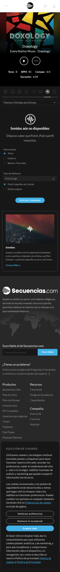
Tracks (6, 421)
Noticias (35, 424)
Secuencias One (11, 389)
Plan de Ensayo (11, 400)
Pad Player (8, 432)
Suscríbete (47, 351)
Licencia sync (9, 405)
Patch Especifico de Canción (21, 184)
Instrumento (9, 149)
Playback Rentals (12, 437)
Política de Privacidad (28, 562)
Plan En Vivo (9, 394)
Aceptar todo (30, 528)
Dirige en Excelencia (41, 394)
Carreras (35, 419)
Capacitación (37, 400)
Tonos (10, 153)
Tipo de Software (12, 173)
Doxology (44, 51)
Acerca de (35, 413)
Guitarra (12, 158)
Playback (7, 426)
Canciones (36, 389)
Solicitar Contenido (30, 200)
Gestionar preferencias (30, 513)
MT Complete (10, 410)
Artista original (15, 189)
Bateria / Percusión (17, 163)
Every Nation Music (23, 51)
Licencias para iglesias (14, 416)
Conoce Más (12, 265)
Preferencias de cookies (38, 502)
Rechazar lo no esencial (29, 521)
